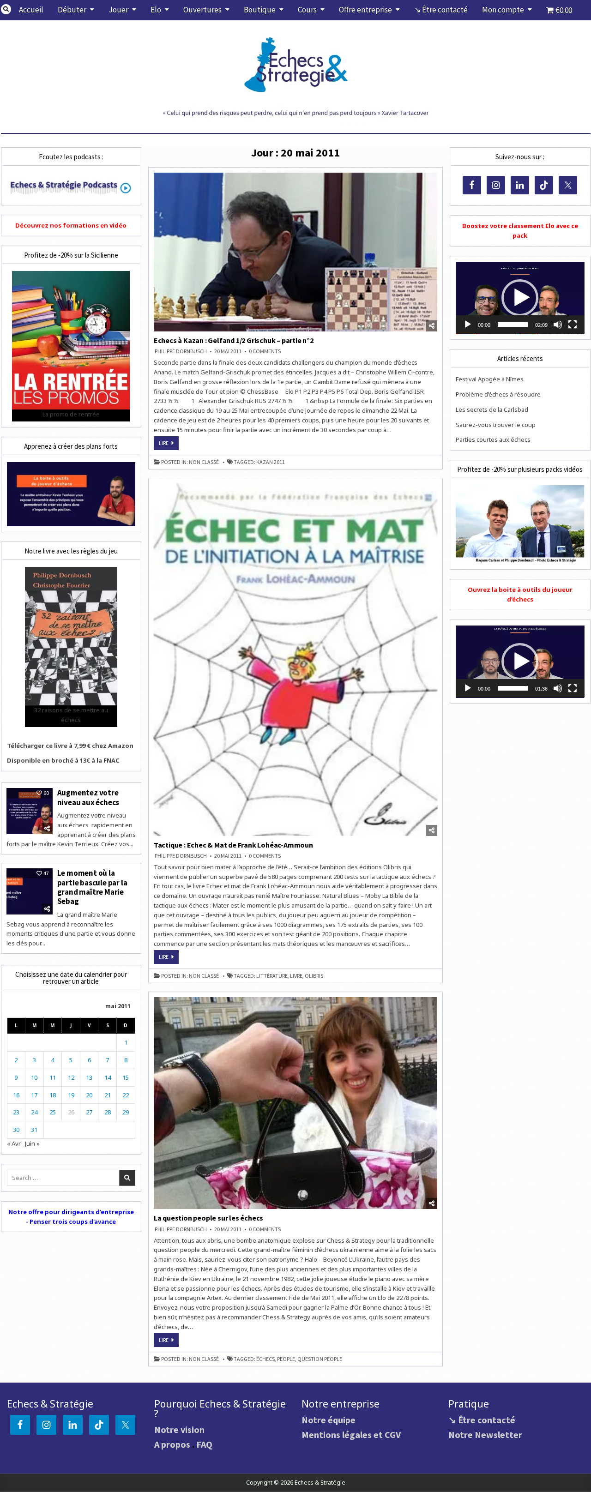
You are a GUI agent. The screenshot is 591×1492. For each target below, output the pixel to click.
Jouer (118, 10)
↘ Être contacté (441, 10)
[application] (520, 298)
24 (34, 1112)
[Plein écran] (572, 324)
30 (16, 1129)
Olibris (314, 976)
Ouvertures (202, 10)
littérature (272, 976)
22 (125, 1095)
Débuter (72, 10)
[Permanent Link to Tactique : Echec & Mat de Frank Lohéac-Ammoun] (296, 659)
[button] (519, 297)
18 (52, 1095)
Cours (307, 10)
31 (34, 1129)
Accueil (31, 10)
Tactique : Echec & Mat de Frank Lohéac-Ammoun (233, 844)
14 (107, 1077)
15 (125, 1077)
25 (52, 1112)
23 (16, 1112)
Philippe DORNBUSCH (181, 351)
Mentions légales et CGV (351, 1434)
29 (125, 1112)
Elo (156, 10)
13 (89, 1077)
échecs (265, 1359)
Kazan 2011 (270, 462)
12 (71, 1077)
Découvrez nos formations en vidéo (71, 225)
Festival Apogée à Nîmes (490, 379)
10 (34, 1077)
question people (319, 1359)
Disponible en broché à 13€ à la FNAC (63, 760)
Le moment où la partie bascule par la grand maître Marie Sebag (92, 887)
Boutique (260, 10)
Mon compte (503, 10)
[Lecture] (467, 324)
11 (52, 1077)
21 (107, 1095)
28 (107, 1112)
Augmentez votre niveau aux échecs (89, 797)
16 (16, 1095)
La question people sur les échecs (208, 1217)
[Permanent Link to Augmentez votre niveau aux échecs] (29, 811)
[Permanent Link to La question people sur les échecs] (296, 1103)
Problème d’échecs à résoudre (498, 394)
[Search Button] (6, 9)
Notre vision (179, 1429)
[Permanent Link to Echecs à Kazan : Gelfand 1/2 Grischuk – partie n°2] (296, 252)
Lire (169, 444)
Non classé (204, 462)
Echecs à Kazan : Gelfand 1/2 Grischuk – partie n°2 (234, 340)
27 (89, 1112)
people (286, 1359)
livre (296, 976)
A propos (172, 1444)
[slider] (512, 324)
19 (71, 1095)
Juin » (32, 1143)
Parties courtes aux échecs (493, 439)
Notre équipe (329, 1420)
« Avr (14, 1143)
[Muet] (557, 324)
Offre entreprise (365, 10)
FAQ (204, 1444)
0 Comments (265, 351)
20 (89, 1095)
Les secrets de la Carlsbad (492, 409)
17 (34, 1095)
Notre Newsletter (485, 1434)
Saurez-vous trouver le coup (496, 425)
